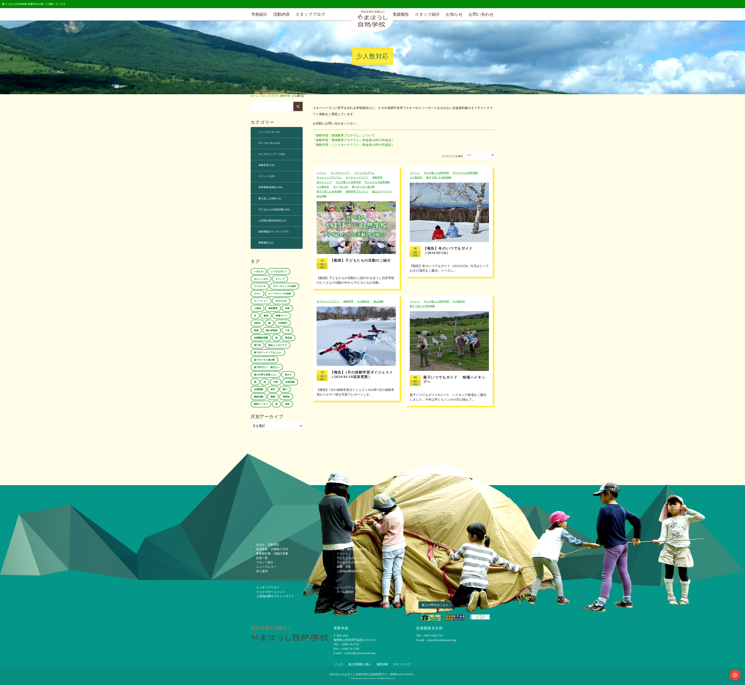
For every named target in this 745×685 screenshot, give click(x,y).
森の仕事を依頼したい (265, 374)
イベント (322, 173)
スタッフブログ (310, 14)
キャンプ (280, 278)
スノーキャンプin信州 (279, 293)
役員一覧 (262, 558)
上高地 (257, 308)
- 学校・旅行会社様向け (352, 549)
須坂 (287, 404)
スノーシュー (261, 301)
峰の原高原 (272, 330)
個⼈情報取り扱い (360, 664)
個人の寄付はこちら (435, 604)
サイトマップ (402, 664)
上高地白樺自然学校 (269, 220)
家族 (256, 330)
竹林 (275, 382)
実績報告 (401, 14)
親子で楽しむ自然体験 (329, 191)
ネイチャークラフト (357, 177)
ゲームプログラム (364, 173)
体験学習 (285, 96)
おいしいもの (261, 278)
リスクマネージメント (270, 591)
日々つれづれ (340, 187)
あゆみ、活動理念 (267, 544)
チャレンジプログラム (329, 177)
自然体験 (290, 382)
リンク (338, 664)
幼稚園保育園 (261, 337)
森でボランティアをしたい (268, 352)
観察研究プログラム (357, 191)
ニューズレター (267, 132)
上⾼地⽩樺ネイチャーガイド (275, 596)
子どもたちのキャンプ (351, 558)
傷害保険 (382, 664)
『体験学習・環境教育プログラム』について (344, 135)
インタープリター (267, 587)
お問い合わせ (481, 14)
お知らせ (454, 14)
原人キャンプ (324, 182)
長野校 (286, 396)
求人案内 (262, 571)
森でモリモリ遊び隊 (363, 187)
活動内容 (281, 14)
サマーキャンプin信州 (284, 286)
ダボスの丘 (281, 301)
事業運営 (263, 242)
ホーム (254, 96)
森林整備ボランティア (271, 231)
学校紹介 (259, 14)
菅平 (273, 389)
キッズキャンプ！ (341, 173)
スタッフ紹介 (427, 14)
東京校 (288, 337)
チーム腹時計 (345, 591)
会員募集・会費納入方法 (272, 549)
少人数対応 (323, 187)
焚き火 (288, 374)
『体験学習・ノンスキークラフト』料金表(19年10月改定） (353, 144)
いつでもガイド (279, 271)
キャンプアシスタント (351, 587)
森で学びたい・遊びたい (267, 367)
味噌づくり (281, 315)
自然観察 (258, 389)
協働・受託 (344, 566)
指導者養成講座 (267, 187)
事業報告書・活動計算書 (272, 553)
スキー (257, 293)
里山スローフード (382, 191)
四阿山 (257, 323)
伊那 (287, 308)
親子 (285, 389)
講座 (273, 396)
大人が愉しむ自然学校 (348, 182)
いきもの (258, 271)
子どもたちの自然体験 (377, 182)
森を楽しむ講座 (267, 198)
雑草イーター (261, 404)
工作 (287, 330)
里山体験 (322, 196)
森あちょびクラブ (277, 345)
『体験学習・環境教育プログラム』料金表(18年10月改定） (353, 140)
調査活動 (258, 396)
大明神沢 (282, 323)
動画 (266, 315)
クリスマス (260, 286)
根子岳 (257, 345)
